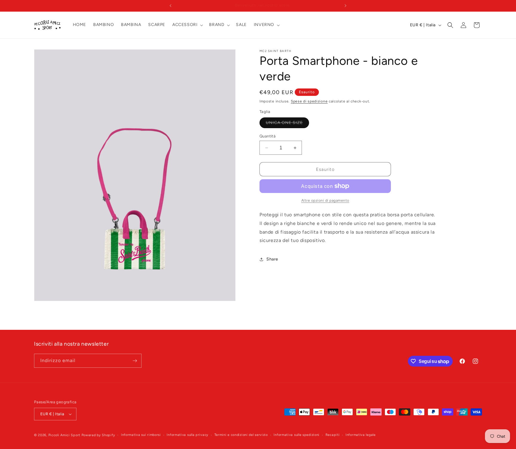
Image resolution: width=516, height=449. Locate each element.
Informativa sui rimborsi (141, 435)
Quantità (267, 136)
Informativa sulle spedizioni (297, 435)
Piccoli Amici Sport (64, 435)
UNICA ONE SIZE (287, 124)
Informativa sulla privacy (187, 435)
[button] (187, 25)
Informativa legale (360, 435)
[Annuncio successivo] (345, 5)
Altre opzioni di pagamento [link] (325, 200)
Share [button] (272, 259)
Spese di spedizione (309, 101)
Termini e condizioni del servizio (241, 435)
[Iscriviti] (134, 361)
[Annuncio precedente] (170, 5)
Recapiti (332, 435)
